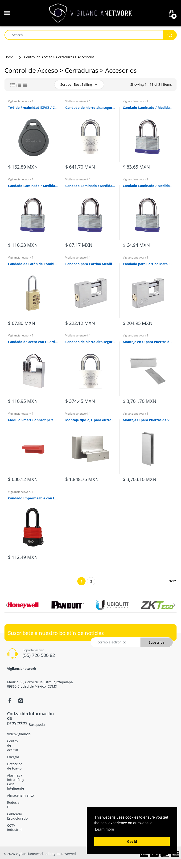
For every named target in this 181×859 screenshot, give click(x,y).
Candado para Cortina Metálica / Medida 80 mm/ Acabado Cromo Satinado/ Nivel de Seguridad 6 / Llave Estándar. (90, 264)
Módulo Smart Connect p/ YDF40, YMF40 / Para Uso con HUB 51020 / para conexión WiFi (33, 420)
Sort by (65, 84)
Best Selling (83, 84)
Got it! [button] (132, 841)
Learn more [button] (104, 829)
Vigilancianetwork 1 (20, 101)
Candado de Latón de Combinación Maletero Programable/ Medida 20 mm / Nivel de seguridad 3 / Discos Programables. (33, 264)
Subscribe (157, 642)
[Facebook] (9, 700)
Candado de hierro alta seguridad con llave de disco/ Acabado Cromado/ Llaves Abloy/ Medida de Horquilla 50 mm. (90, 107)
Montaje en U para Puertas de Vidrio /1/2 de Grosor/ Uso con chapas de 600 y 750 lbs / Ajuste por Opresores (148, 342)
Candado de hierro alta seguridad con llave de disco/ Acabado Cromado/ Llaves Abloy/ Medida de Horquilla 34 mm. (90, 342)
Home (9, 57)
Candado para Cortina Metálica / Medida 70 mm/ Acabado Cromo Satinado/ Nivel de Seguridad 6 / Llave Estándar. (148, 264)
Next (172, 581)
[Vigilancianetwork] (90, 12)
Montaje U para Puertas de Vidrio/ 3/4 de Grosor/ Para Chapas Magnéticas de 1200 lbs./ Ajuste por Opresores (148, 420)
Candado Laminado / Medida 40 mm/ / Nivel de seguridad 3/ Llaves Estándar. (148, 107)
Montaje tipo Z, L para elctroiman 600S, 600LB (90, 420)
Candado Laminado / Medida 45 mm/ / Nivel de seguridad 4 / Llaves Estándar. (90, 185)
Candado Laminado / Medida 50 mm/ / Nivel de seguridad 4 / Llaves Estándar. (33, 185)
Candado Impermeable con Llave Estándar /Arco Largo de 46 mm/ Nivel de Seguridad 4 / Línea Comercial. (33, 498)
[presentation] (6, 604)
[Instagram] (20, 700)
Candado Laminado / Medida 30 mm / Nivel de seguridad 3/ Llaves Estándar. (148, 185)
